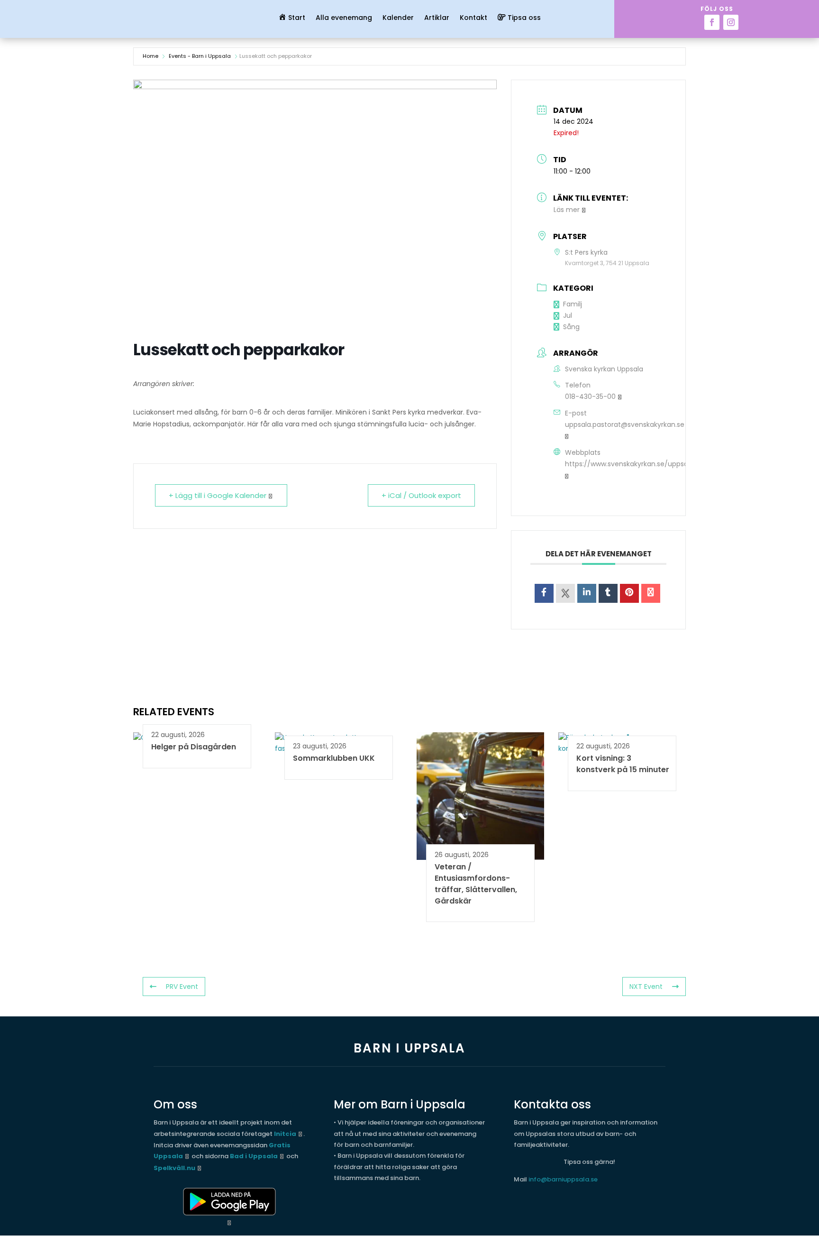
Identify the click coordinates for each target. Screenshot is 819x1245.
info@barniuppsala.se (563, 1179)
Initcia (285, 1133)
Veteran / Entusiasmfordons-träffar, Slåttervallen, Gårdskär (476, 883)
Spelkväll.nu (174, 1167)
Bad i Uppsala (254, 1156)
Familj (572, 304)
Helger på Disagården (193, 746)
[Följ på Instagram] (730, 22)
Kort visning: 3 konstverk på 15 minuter (622, 764)
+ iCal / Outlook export (421, 495)
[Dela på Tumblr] (608, 593)
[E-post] (650, 593)
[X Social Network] (565, 593)
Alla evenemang (344, 18)
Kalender (398, 18)
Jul (567, 315)
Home (150, 56)
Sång (571, 327)
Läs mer (567, 209)
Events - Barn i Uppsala (200, 56)
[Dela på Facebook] (544, 593)
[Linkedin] (586, 593)
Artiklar (436, 18)
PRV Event (182, 986)
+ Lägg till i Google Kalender (217, 495)
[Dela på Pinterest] (629, 593)
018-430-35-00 (590, 396)
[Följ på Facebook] (711, 22)
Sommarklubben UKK (334, 758)
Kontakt (473, 18)
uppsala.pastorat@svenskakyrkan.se (624, 424)
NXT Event (646, 986)
